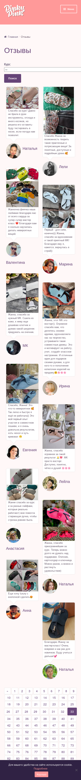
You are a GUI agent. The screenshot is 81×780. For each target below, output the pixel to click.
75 (18, 752)
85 (36, 758)
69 (36, 745)
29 (35, 711)
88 (63, 758)
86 (45, 758)
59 (18, 738)
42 (9, 725)
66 (9, 745)
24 (63, 704)
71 (54, 745)
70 (45, 745)
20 (27, 704)
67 (18, 745)
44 (27, 725)
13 (36, 697)
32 (62, 711)
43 (18, 725)
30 (44, 711)
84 (27, 758)
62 (45, 738)
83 (18, 758)
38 (45, 719)
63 (54, 738)
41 (72, 719)
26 (8, 711)
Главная (13, 36)
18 (9, 704)
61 (36, 738)
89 (72, 758)
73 (72, 745)
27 (17, 711)
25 (72, 704)
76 (27, 752)
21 (36, 704)
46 (45, 725)
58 (9, 738)
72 (63, 745)
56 (63, 732)
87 (54, 758)
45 (36, 725)
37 (36, 719)
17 (72, 697)
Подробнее (40, 768)
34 (9, 719)
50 (9, 732)
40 (63, 719)
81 (72, 752)
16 (63, 697)
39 (54, 719)
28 (26, 711)
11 (18, 697)
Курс (7, 64)
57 (72, 732)
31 (53, 711)
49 (72, 725)
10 (9, 697)
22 (45, 704)
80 (63, 752)
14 (45, 697)
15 (54, 697)
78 (45, 752)
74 (9, 752)
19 (18, 704)
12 (27, 697)
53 (36, 732)
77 (36, 752)
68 (27, 745)
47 (54, 725)
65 (72, 738)
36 (27, 719)
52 (27, 732)
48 (63, 725)
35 (18, 719)
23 (54, 704)
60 (27, 738)
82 (9, 758)
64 (63, 738)
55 (54, 732)
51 (18, 732)
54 (45, 732)
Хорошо (42, 774)
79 (54, 752)
